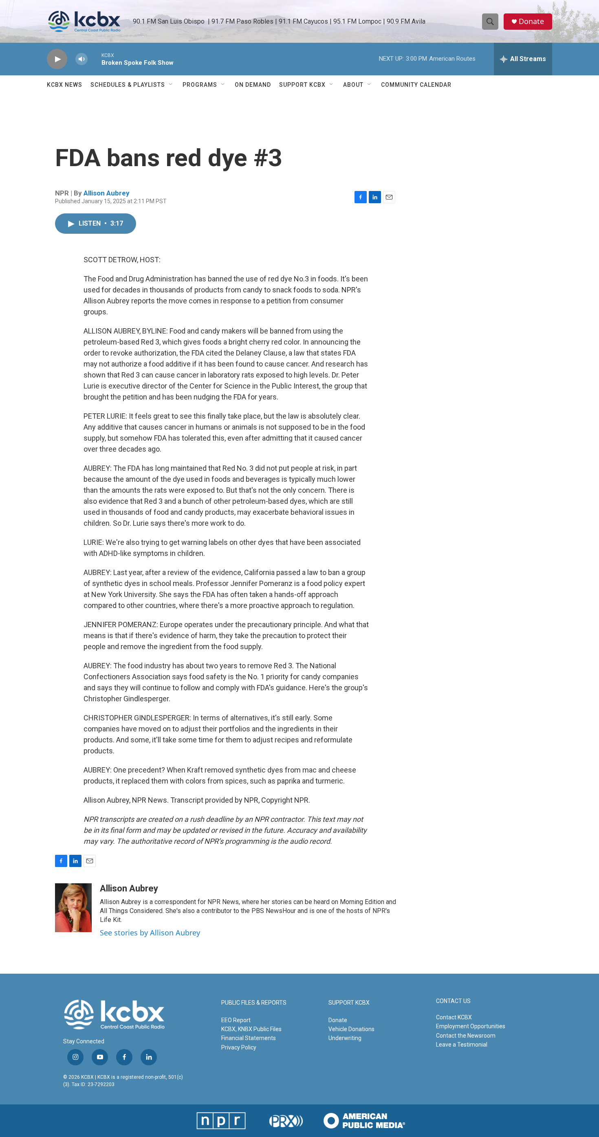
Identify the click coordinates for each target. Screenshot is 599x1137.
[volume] (81, 59)
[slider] (94, 59)
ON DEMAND (253, 84)
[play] (57, 59)
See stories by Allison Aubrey (150, 932)
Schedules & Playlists (127, 84)
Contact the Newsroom (465, 1035)
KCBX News (64, 84)
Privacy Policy (238, 1047)
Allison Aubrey (107, 193)
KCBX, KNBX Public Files (251, 1029)
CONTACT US (453, 1001)
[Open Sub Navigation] (171, 84)
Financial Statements (248, 1038)
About (353, 84)
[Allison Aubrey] (73, 907)
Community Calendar (416, 84)
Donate (531, 21)
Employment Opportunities (470, 1026)
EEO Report (236, 1020)
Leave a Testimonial (461, 1044)
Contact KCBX (454, 1017)
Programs (200, 84)
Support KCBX (302, 84)
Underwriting (344, 1038)
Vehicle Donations (351, 1029)
